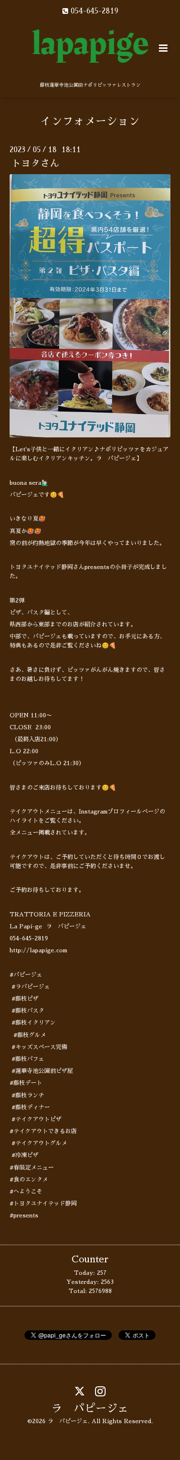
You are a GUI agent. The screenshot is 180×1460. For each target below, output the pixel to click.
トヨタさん (36, 163)
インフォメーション (90, 121)
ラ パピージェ (90, 1408)
